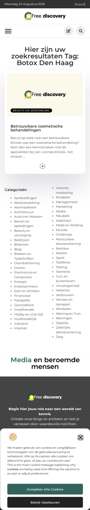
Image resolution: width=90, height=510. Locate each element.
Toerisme (63, 271)
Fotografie (22, 300)
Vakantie (63, 290)
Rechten (62, 248)
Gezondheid (24, 305)
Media (61, 211)
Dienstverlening (27, 263)
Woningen (64, 318)
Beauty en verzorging (31, 110)
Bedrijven (22, 240)
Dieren (19, 268)
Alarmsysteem (25, 207)
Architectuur (24, 212)
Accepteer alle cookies (45, 489)
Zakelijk (62, 323)
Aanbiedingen (25, 198)
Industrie (21, 323)
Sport (60, 258)
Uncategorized (67, 286)
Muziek (61, 230)
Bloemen (21, 244)
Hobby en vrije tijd (28, 314)
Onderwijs (64, 234)
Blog (18, 249)
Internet (20, 328)
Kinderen (63, 197)
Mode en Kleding (69, 225)
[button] (80, 437)
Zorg (59, 337)
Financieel (22, 296)
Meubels (62, 216)
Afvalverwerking (27, 203)
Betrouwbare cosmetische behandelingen (37, 128)
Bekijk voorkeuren (45, 502)
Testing (61, 267)
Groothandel (24, 309)
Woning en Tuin (68, 313)
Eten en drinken (27, 291)
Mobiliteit (63, 220)
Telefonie (63, 262)
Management (67, 202)
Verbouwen (65, 295)
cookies (12, 469)
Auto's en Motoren (28, 216)
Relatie (61, 253)
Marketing (64, 206)
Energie (20, 281)
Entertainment (26, 286)
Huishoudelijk (25, 319)
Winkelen (63, 309)
